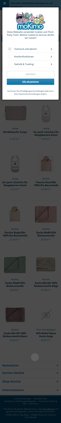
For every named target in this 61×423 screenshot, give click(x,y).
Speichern (30, 74)
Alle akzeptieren (30, 81)
